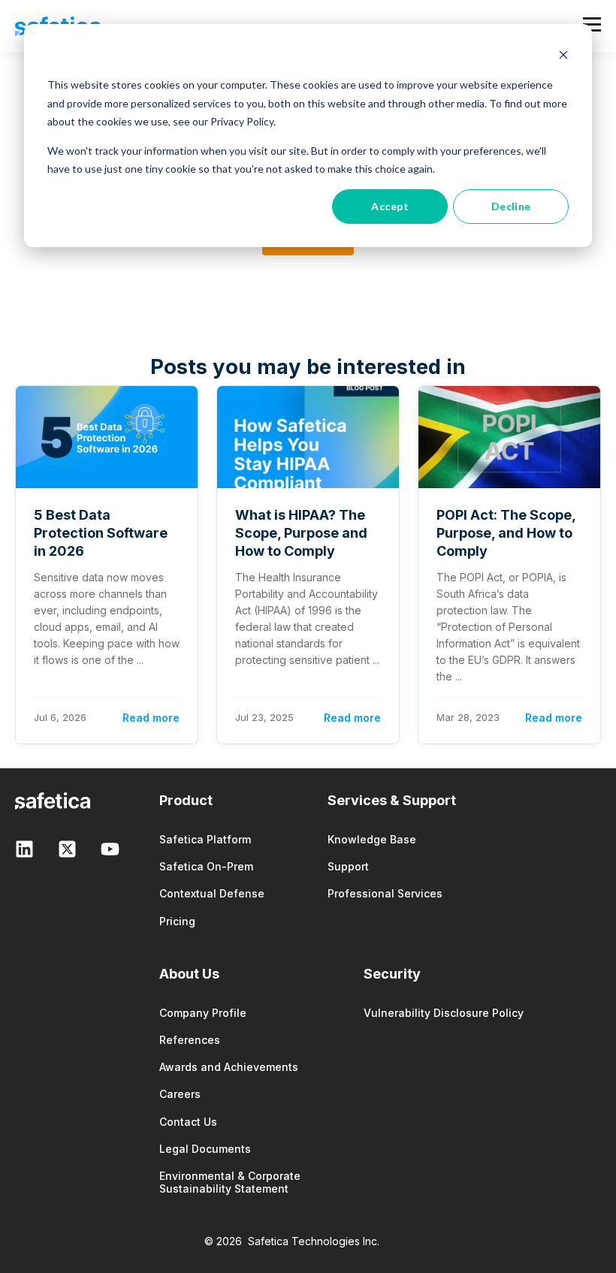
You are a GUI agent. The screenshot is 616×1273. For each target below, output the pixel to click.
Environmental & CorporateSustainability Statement (229, 1182)
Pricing (177, 921)
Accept (390, 206)
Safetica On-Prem (206, 866)
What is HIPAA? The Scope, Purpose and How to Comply (301, 533)
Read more (151, 717)
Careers (180, 1093)
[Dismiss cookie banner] (563, 56)
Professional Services (385, 893)
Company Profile (202, 1012)
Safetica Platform (205, 839)
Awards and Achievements (228, 1066)
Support (348, 866)
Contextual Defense (211, 893)
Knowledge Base (372, 839)
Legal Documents (205, 1148)
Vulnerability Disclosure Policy (444, 1012)
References (189, 1039)
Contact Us (188, 1121)
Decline (511, 206)
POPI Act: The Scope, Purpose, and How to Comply (505, 533)
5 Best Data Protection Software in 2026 (101, 533)
